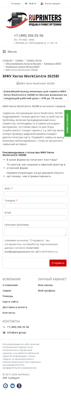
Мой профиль (46, 290)
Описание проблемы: (16, 224)
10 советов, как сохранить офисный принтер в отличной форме (36, 166)
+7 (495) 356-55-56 (28, 35)
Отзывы (16, 3)
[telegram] (5, 386)
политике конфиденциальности (21, 249)
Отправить (58, 263)
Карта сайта (10, 301)
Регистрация (52, 3)
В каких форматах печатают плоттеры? (32, 159)
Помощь (8, 296)
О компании (10, 285)
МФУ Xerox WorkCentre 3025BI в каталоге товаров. (34, 106)
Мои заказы (45, 285)
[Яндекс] (19, 385)
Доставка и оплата (15, 307)
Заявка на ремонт (67, 123)
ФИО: (7, 188)
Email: (7, 212)
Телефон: (10, 200)
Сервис (7, 290)
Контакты (9, 312)
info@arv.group (16, 332)
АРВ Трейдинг (11, 377)
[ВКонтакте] (12, 386)
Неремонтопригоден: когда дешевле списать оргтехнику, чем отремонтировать (35, 174)
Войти (32, 3)
